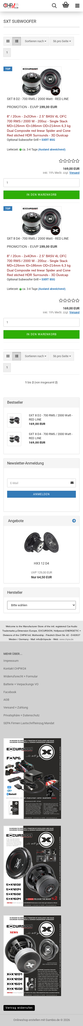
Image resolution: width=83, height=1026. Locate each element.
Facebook (9, 692)
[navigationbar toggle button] (77, 6)
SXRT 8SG (48, 139)
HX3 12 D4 (41, 563)
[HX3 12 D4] (41, 542)
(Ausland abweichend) (51, 149)
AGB (6, 699)
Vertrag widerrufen (19, 1007)
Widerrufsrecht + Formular (20, 676)
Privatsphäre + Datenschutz (21, 715)
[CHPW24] (9, 6)
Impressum (10, 660)
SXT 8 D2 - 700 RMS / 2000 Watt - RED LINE (38, 99)
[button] (7, 41)
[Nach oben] (70, 1019)
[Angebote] (74, 521)
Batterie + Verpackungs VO (21, 684)
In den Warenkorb (41, 194)
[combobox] (35, 41)
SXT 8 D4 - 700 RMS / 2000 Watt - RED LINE (38, 238)
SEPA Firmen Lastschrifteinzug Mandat (28, 723)
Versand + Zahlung (15, 707)
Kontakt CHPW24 (14, 668)
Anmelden (41, 494)
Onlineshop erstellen (26, 1020)
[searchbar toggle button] (54, 6)
